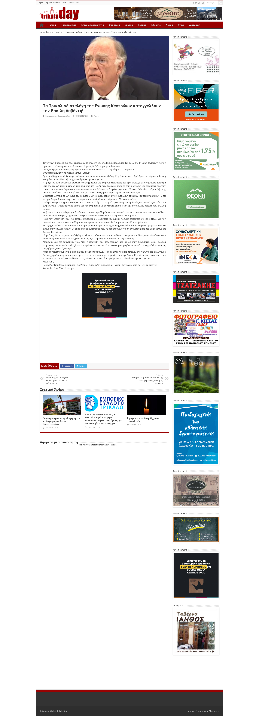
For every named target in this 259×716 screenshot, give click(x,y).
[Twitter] (196, 3)
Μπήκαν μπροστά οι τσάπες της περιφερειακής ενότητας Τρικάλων (147, 379)
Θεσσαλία (114, 25)
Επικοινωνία (74, 3)
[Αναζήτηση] (220, 2)
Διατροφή (194, 25)
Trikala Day (42, 25)
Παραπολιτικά (68, 25)
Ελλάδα (129, 25)
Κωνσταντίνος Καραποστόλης (57, 116)
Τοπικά (52, 25)
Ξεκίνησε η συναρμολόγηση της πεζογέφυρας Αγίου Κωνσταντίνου (62, 421)
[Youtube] (199, 3)
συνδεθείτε (111, 444)
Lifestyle (156, 25)
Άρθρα (169, 25)
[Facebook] (193, 3)
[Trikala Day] (58, 12)
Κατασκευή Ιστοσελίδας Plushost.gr (203, 711)
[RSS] (202, 3)
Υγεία (181, 25)
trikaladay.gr (45, 32)
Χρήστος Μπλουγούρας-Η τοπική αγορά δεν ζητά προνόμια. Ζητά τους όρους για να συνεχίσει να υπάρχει (103, 419)
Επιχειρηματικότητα (92, 25)
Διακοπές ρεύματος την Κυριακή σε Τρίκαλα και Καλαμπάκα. (57, 379)
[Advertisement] (104, 140)
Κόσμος (142, 25)
